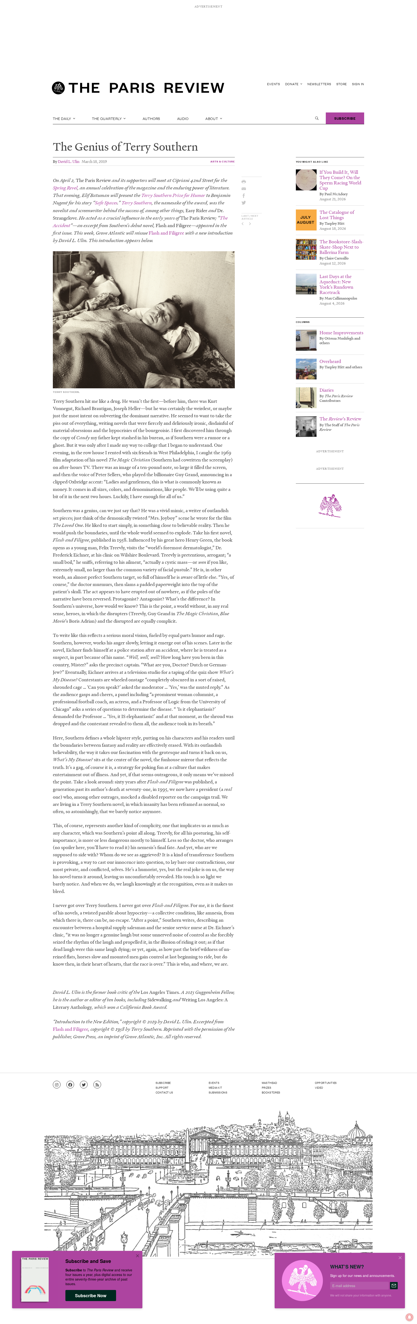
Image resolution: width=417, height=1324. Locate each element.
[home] (138, 89)
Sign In (358, 84)
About (212, 118)
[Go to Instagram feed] (57, 1084)
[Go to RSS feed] (97, 1084)
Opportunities (326, 1082)
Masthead (269, 1082)
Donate (292, 84)
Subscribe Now (90, 1295)
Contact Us (164, 1092)
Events (273, 84)
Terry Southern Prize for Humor (173, 195)
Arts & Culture (222, 161)
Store (341, 84)
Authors (151, 118)
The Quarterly (107, 118)
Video (319, 1087)
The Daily (62, 118)
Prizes (266, 1087)
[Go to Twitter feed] (84, 1084)
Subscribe (345, 118)
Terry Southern (136, 203)
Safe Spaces (106, 203)
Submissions (218, 1092)
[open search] (317, 118)
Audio (183, 118)
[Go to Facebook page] (70, 1084)
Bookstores (271, 1092)
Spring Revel (65, 188)
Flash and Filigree (166, 233)
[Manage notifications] (406, 1313)
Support (162, 1087)
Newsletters (319, 84)
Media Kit (215, 1087)
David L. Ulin (68, 161)
